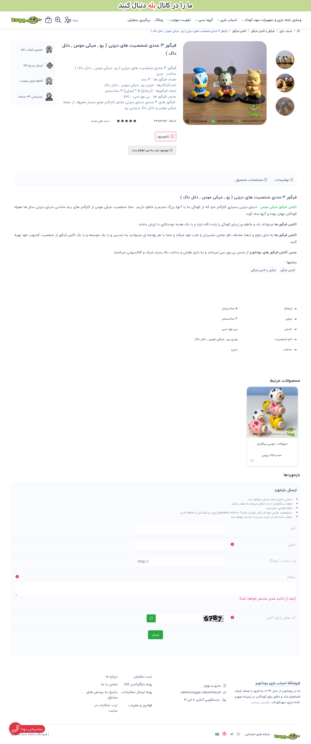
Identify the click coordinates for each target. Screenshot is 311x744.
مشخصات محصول (249, 180)
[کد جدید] (151, 618)
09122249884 (211, 692)
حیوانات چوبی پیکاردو (272, 443)
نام (293, 528)
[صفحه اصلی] (298, 31)
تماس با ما (109, 684)
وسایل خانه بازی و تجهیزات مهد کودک (272, 20)
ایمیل (292, 544)
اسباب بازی (228, 20)
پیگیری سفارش (138, 20)
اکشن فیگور (239, 31)
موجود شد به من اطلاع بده (151, 150)
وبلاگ (159, 20)
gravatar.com (226, 512)
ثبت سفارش (143, 676)
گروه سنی (205, 20)
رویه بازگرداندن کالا (138, 684)
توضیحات (282, 180)
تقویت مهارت (180, 20)
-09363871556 (191, 692)
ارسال (155, 635)
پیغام (291, 577)
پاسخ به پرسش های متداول (102, 694)
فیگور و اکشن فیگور (263, 31)
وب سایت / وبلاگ (282, 561)
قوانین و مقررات (140, 705)
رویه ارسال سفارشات (136, 692)
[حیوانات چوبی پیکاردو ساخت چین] (272, 412)
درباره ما (111, 676)
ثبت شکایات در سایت (105, 707)
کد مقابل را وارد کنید (281, 618)
